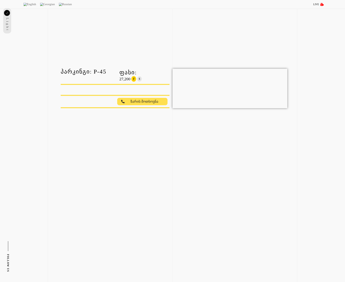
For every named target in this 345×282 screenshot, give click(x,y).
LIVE (316, 4)
